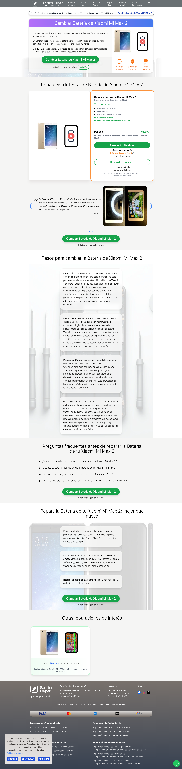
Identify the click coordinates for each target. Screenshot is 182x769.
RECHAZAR (44, 759)
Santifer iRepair (37, 13)
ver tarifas (83, 67)
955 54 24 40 (66, 693)
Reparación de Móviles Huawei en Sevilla (111, 760)
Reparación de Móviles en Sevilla (109, 742)
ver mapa (81, 686)
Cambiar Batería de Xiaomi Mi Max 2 (70, 59)
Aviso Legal (61, 704)
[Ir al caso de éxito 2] (92, 231)
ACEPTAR (12, 759)
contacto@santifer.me (70, 696)
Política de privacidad (77, 704)
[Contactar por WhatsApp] (176, 763)
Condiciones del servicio (115, 704)
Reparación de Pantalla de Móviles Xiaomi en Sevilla (119, 756)
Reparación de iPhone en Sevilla (45, 723)
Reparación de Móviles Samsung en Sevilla (112, 746)
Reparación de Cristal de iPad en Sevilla (110, 735)
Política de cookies (95, 704)
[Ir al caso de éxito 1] (89, 231)
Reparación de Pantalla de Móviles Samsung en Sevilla (120, 749)
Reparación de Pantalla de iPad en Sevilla (111, 727)
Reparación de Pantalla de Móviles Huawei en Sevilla (119, 763)
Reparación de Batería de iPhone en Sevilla (48, 731)
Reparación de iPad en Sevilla (107, 723)
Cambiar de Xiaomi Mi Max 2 (60, 663)
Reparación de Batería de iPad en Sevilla (111, 731)
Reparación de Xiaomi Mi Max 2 (102, 13)
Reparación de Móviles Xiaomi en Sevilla (110, 753)
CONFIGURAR (28, 759)
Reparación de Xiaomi (77, 13)
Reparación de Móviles (56, 13)
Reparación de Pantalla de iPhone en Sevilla (49, 727)
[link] (60, 650)
